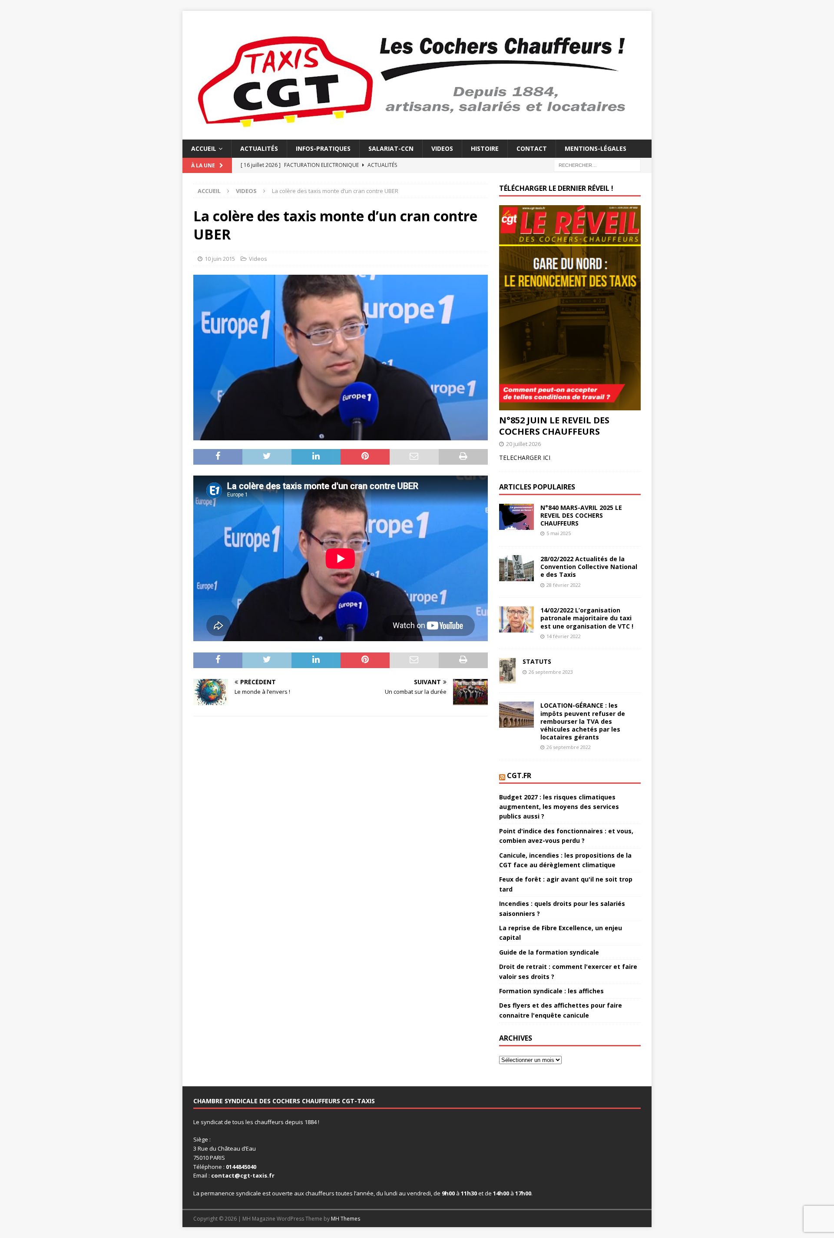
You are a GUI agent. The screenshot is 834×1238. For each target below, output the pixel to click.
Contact (531, 148)
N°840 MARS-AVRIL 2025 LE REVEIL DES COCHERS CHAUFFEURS (581, 515)
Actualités (259, 148)
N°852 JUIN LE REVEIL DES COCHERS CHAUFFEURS (554, 425)
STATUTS (537, 661)
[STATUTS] (507, 671)
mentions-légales (595, 148)
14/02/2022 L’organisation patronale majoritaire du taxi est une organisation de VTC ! (586, 618)
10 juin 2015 (220, 259)
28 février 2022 (563, 585)
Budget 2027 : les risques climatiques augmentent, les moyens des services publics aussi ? (559, 807)
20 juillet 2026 (523, 444)
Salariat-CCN (391, 148)
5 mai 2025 (558, 533)
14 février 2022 (563, 636)
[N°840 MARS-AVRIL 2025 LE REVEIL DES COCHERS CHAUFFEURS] (516, 517)
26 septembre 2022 (568, 747)
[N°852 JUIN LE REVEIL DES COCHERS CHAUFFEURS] (570, 307)
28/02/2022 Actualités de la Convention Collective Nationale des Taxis (588, 567)
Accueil (203, 148)
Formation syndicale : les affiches (551, 991)
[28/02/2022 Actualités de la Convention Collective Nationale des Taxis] (516, 568)
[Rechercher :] (597, 165)
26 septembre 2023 (551, 672)
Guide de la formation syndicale (549, 952)
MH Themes (345, 1218)
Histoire (485, 148)
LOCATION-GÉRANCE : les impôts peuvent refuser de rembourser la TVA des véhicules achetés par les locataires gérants (582, 721)
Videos (442, 148)
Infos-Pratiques (323, 148)
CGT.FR (519, 775)
